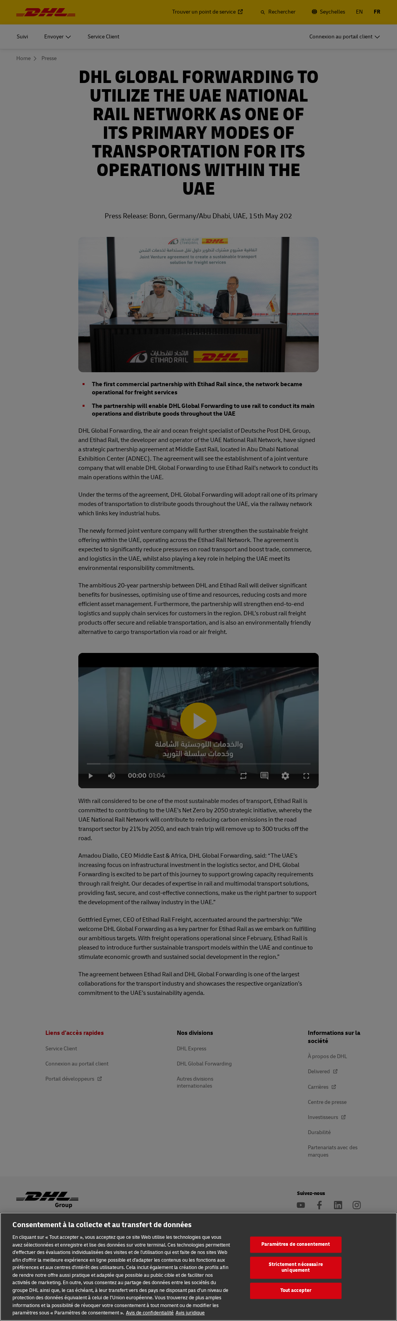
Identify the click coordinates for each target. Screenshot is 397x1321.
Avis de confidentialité (150, 1313)
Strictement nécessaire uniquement (296, 1267)
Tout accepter (296, 1290)
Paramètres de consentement (295, 1244)
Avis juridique (190, 1313)
